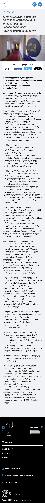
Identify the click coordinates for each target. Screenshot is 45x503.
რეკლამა (5, 457)
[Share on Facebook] (18, 69)
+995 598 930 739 (11, 482)
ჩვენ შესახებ (7, 449)
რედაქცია (6, 453)
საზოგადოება (9, 12)
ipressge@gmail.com (12, 469)
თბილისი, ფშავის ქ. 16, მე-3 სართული (19, 475)
